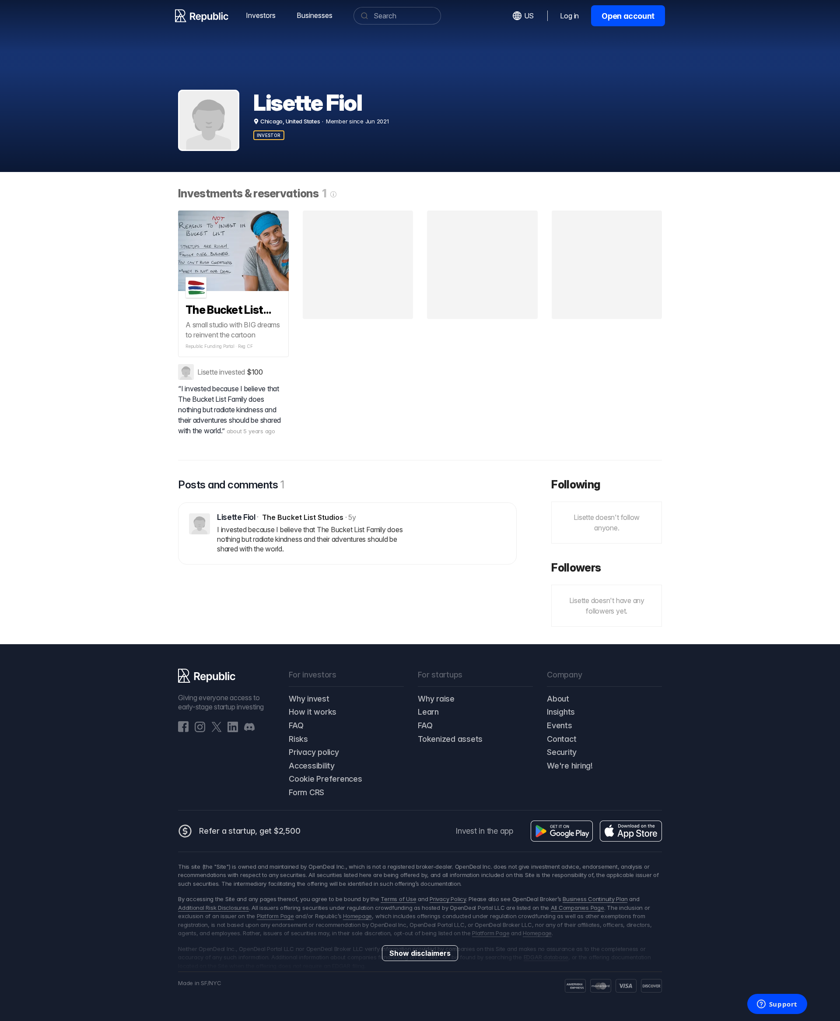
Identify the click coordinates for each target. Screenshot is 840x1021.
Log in (569, 15)
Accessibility (312, 765)
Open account (628, 16)
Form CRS (306, 792)
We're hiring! (570, 765)
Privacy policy (314, 752)
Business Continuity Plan (595, 898)
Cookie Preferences (325, 778)
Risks (298, 739)
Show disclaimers (420, 953)
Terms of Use (398, 898)
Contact (561, 739)
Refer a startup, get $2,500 (250, 830)
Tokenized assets (450, 739)
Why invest (309, 698)
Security (562, 752)
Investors (261, 15)
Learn (428, 711)
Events (559, 725)
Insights (561, 711)
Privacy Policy (448, 898)
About (558, 698)
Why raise (436, 698)
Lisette (207, 372)
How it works (312, 711)
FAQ (296, 725)
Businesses (314, 15)
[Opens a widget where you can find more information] (777, 1005)
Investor (269, 135)
